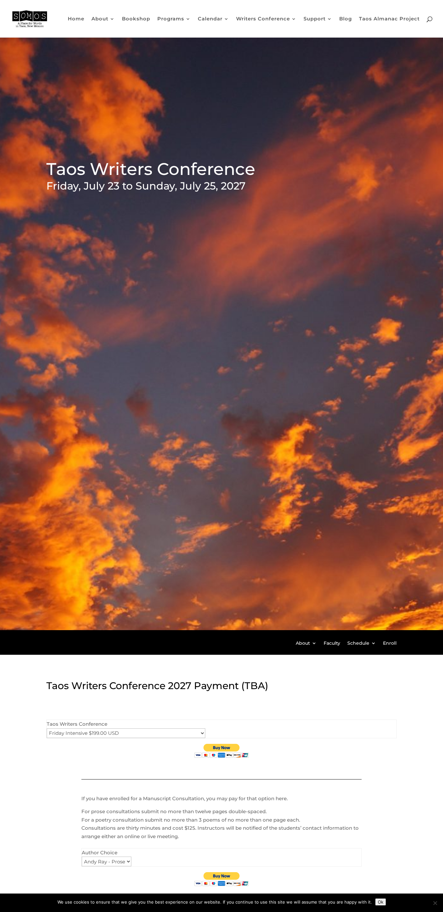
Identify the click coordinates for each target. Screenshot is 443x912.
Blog (345, 19)
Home (76, 19)
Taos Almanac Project (389, 19)
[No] (435, 903)
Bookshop (136, 19)
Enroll (390, 643)
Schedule (358, 643)
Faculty (332, 643)
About (303, 643)
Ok (380, 902)
